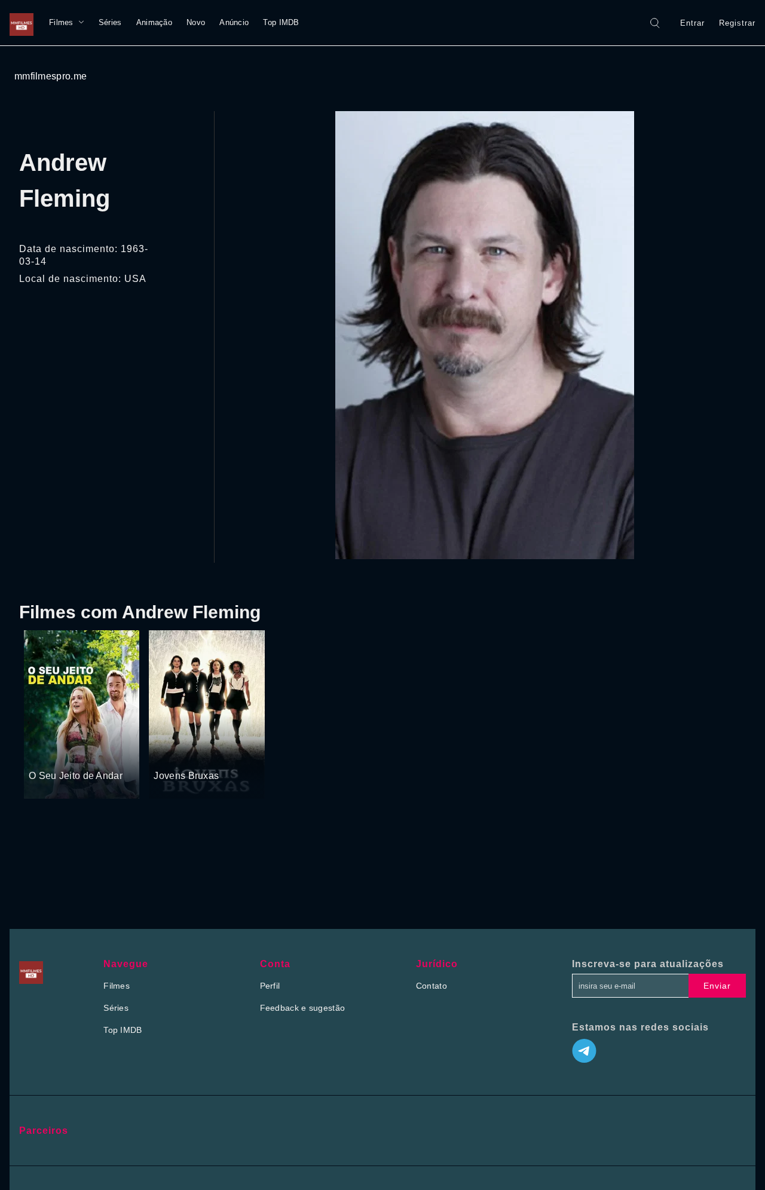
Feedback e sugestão (302, 1008)
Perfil (270, 985)
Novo (195, 22)
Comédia (77, 754)
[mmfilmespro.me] (24, 23)
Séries (110, 22)
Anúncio (234, 22)
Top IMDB (281, 22)
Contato (431, 985)
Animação (154, 22)
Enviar (717, 985)
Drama (42, 754)
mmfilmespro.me (50, 76)
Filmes (61, 22)
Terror (196, 754)
